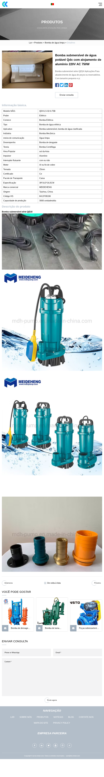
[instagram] (62, 745)
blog (71, 717)
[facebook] (34, 745)
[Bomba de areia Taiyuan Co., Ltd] (5, 4)
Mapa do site (41, 723)
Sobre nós (26, 717)
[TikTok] (69, 745)
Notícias (58, 717)
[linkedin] (41, 745)
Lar (30, 43)
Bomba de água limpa (55, 43)
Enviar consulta (67, 95)
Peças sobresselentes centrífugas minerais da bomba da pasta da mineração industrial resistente (89, 629)
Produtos (38, 43)
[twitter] (48, 745)
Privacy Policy (61, 723)
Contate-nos (86, 717)
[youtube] (55, 745)
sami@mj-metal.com (73, 756)
